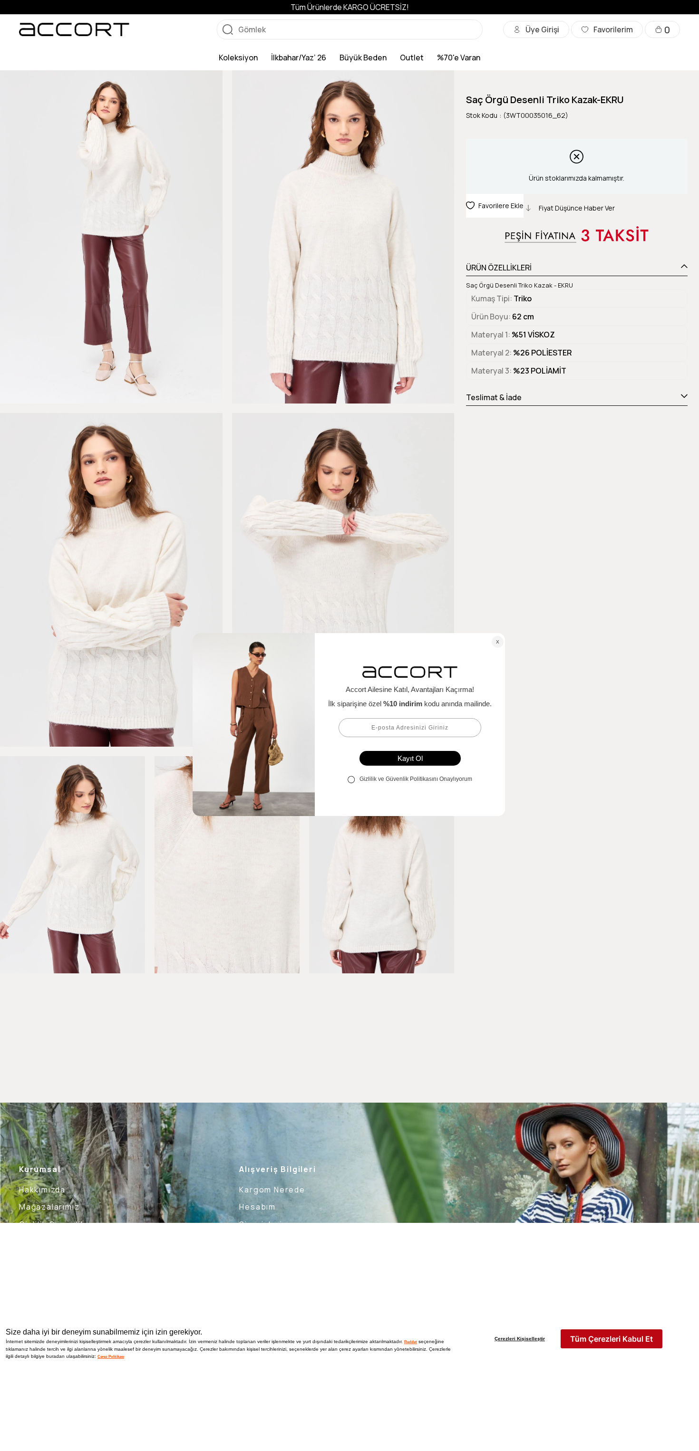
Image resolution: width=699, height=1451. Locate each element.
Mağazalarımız (49, 1206)
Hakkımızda (42, 1189)
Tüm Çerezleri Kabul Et (611, 1339)
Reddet (410, 1341)
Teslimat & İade (494, 397)
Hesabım (257, 1206)
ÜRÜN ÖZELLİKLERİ (499, 267)
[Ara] (227, 29)
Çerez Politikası (110, 1356)
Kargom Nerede (272, 1189)
